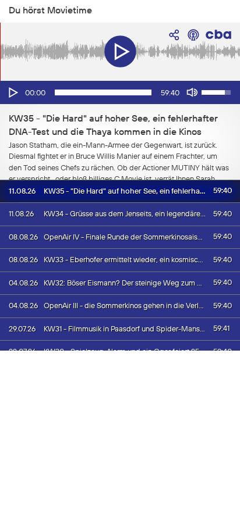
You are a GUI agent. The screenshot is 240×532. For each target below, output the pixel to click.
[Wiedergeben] (12, 92)
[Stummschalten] (192, 92)
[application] (120, 92)
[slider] (103, 92)
